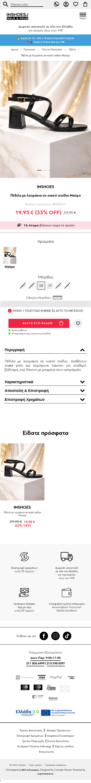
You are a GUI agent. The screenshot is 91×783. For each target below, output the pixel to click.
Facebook (44, 636)
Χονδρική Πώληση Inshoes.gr (34, 746)
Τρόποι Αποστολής (31, 730)
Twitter (55, 636)
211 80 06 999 (56, 4)
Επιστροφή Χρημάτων (30, 735)
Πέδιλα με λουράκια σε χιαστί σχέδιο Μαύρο (22, 514)
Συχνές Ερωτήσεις (58, 741)
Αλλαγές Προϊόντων (58, 730)
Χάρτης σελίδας (64, 746)
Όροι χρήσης (35, 765)
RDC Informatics (30, 770)
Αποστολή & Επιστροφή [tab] (27, 391)
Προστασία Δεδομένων (55, 765)
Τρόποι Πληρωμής (33, 741)
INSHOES (45, 186)
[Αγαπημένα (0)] (75, 4)
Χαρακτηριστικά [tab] (19, 382)
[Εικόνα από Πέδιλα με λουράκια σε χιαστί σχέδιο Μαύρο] (45, 119)
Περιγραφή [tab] (15, 350)
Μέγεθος (45, 277)
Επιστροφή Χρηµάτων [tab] (25, 399)
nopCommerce (45, 773)
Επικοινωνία (46, 751)
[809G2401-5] (22, 472)
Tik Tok (67, 636)
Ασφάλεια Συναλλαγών (60, 735)
